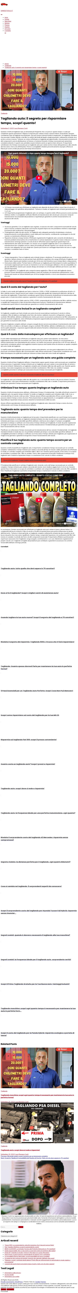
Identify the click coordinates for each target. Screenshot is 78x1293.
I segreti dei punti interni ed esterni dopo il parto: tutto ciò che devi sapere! (29, 1264)
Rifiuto (3, 1289)
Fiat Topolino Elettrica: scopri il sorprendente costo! (22, 1247)
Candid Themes (40, 1282)
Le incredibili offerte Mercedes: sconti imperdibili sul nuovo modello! (27, 1256)
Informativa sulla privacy (13, 1273)
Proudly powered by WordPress (12, 1282)
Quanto (7, 27)
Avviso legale (9, 1275)
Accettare (10, 1289)
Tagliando (4, 113)
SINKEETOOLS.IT (7, 11)
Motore (7, 23)
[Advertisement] (39, 48)
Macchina (8, 21)
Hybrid (7, 19)
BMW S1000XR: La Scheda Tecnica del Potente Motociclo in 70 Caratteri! (30, 1249)
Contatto (8, 30)
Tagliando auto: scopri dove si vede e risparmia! (20, 1150)
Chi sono (7, 29)
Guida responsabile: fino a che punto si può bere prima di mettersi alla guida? (30, 1251)
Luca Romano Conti (20, 128)
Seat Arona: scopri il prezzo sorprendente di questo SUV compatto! (27, 1254)
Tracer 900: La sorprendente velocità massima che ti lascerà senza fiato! (29, 1245)
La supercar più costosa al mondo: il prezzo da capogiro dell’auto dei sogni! (29, 1258)
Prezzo (7, 25)
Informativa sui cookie (12, 1276)
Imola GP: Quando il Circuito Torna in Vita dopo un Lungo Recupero (27, 1253)
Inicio (6, 17)
